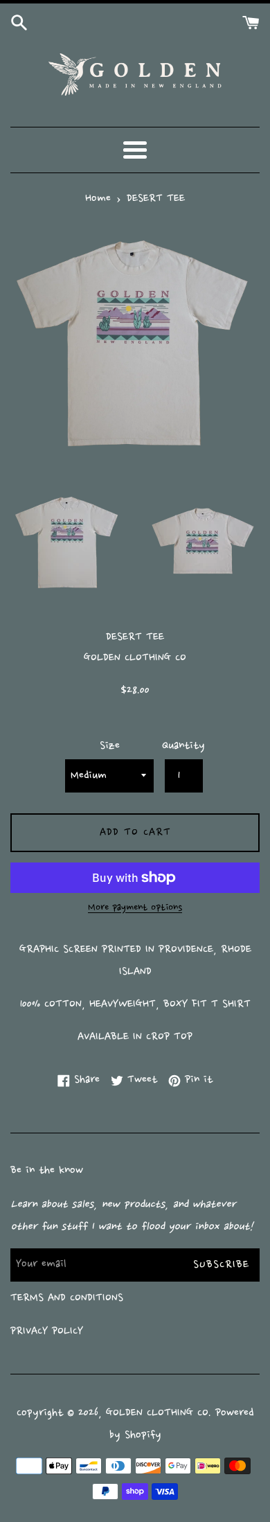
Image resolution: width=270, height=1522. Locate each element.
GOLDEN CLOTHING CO (157, 1413)
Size (110, 746)
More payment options (135, 908)
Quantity (183, 746)
